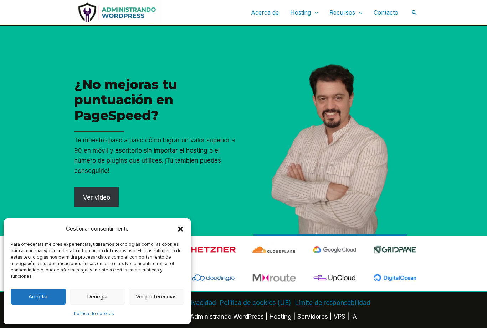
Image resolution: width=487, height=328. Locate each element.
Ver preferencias (156, 296)
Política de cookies (94, 313)
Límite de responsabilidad (332, 302)
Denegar (97, 296)
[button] (180, 229)
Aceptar (38, 296)
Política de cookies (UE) (255, 302)
